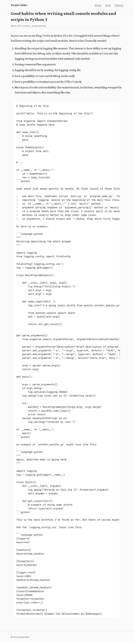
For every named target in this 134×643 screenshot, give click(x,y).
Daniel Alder (19, 5)
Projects (119, 5)
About (98, 5)
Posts (108, 5)
